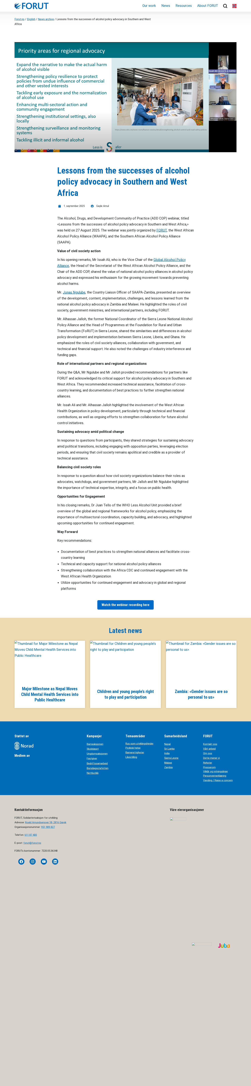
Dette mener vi (211, 757)
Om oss (207, 753)
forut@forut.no (32, 842)
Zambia (168, 767)
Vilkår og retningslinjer (215, 771)
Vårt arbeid (209, 748)
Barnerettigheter (135, 752)
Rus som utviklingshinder (140, 743)
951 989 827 (48, 827)
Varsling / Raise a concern (218, 780)
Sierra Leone (171, 757)
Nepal (167, 744)
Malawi (168, 762)
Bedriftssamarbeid (97, 763)
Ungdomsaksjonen (97, 753)
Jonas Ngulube (74, 292)
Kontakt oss (210, 744)
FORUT (161, 230)
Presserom (209, 767)
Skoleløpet (93, 748)
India (167, 753)
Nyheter (207, 762)
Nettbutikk (93, 773)
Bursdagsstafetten (97, 768)
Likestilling (131, 757)
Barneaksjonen (95, 744)
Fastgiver (92, 758)
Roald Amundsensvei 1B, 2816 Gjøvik (45, 822)
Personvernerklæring (214, 775)
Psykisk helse (133, 747)
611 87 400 (31, 834)
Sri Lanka (169, 748)
